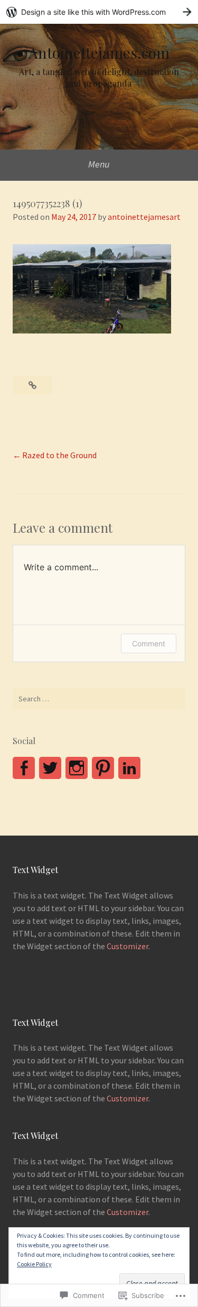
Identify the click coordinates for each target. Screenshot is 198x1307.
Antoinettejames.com (99, 52)
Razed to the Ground (59, 455)
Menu (99, 164)
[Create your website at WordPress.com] (99, 12)
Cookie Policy (34, 1264)
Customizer (127, 946)
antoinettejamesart (144, 216)
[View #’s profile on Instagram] (76, 767)
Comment (148, 643)
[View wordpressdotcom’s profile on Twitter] (50, 767)
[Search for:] (99, 699)
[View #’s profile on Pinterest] (103, 767)
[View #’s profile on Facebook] (24, 767)
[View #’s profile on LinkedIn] (129, 767)
